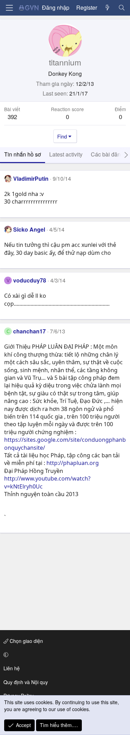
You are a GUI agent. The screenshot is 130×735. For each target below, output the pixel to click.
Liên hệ (11, 668)
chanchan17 (29, 331)
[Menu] (9, 7)
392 (12, 116)
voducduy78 (29, 280)
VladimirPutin (31, 178)
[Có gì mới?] (108, 7)
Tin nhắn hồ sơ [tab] (22, 154)
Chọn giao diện (25, 640)
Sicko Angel (29, 229)
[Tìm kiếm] (121, 7)
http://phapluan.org (72, 463)
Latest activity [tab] (66, 154)
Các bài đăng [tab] (107, 154)
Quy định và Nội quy (25, 682)
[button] (63, 655)
